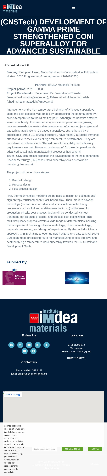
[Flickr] (25, 351)
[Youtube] (29, 345)
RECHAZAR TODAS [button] (72, 449)
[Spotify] (33, 351)
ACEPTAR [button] (95, 449)
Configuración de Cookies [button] (44, 449)
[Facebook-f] (46, 345)
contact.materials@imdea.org (32, 374)
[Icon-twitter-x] (20, 345)
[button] (73, 8)
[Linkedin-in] (11, 345)
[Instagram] (38, 345)
